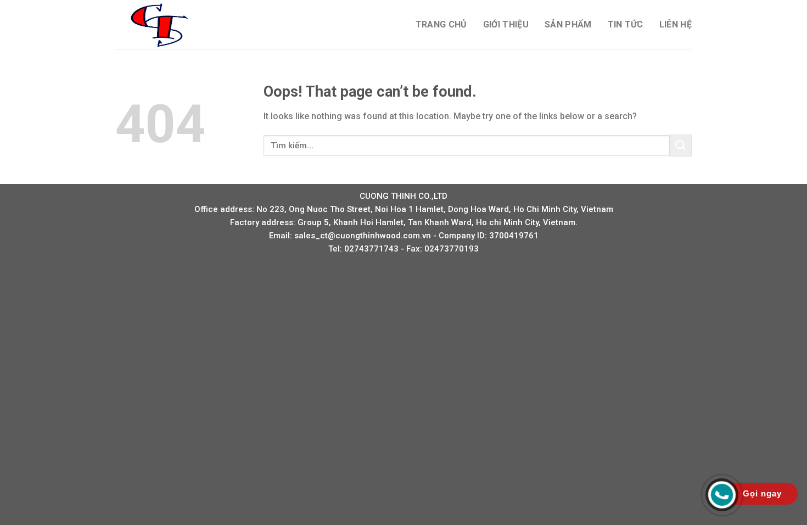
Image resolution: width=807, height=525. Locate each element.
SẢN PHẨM (568, 24)
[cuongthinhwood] (170, 24)
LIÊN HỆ (675, 24)
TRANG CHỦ (441, 24)
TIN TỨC (625, 24)
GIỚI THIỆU (506, 24)
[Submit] (681, 145)
